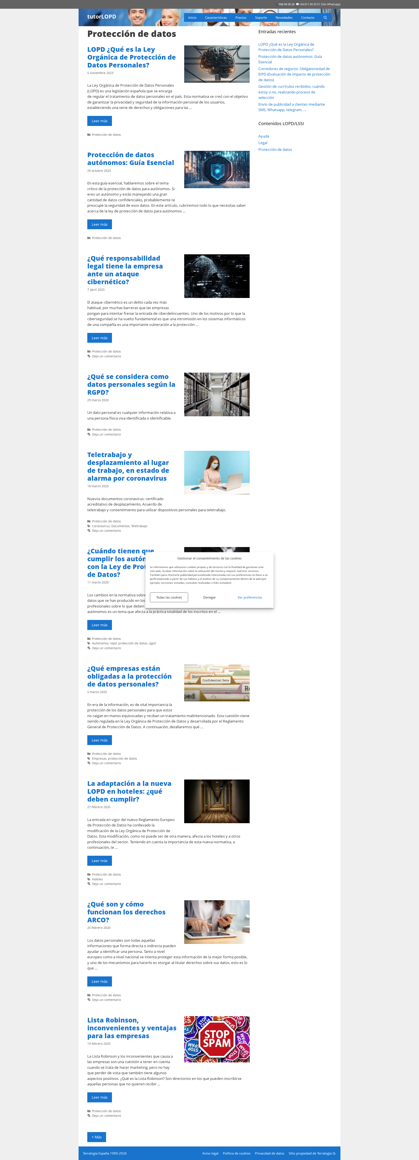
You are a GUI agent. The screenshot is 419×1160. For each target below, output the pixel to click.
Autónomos (100, 643)
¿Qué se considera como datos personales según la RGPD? (131, 384)
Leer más (100, 120)
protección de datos (132, 643)
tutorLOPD (101, 16)
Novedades (284, 17)
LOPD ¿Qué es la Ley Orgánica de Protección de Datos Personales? (131, 57)
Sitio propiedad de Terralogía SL (312, 1153)
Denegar (209, 597)
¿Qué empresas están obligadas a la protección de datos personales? (129, 676)
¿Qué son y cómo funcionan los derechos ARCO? (126, 912)
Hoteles (97, 879)
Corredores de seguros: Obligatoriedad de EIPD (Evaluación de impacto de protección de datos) (294, 74)
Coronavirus (101, 526)
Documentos (120, 526)
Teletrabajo (139, 526)
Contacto (307, 17)
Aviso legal (210, 1153)
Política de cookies (237, 1153)
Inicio (192, 17)
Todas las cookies (169, 597)
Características (216, 17)
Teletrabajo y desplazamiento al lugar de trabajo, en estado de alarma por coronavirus (128, 466)
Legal (262, 142)
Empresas (99, 758)
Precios (240, 17)
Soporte (261, 17)
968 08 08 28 (286, 4)
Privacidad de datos (269, 1153)
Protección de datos (106, 135)
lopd (113, 643)
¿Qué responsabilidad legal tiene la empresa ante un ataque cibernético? (125, 270)
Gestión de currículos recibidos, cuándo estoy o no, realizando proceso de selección (291, 92)
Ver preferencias (250, 597)
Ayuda (263, 136)
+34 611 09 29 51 (309, 4)
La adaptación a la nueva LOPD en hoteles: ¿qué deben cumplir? (129, 791)
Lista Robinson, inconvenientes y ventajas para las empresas (132, 1027)
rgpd (152, 643)
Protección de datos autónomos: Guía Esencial (130, 158)
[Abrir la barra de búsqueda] (325, 17)
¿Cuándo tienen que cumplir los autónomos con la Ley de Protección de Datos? (128, 562)
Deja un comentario (106, 356)
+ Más (97, 1136)
